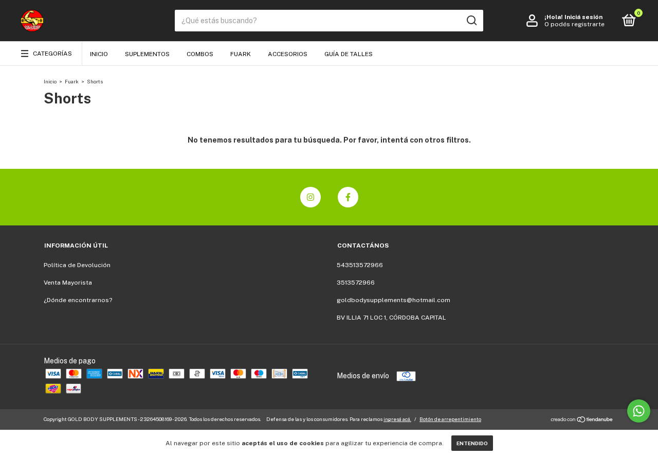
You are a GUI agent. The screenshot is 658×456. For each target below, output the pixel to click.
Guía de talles (348, 54)
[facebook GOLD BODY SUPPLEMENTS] (348, 197)
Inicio (99, 54)
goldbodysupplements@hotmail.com (393, 300)
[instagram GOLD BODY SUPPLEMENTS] (310, 197)
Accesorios (287, 54)
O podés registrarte (574, 24)
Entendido (472, 443)
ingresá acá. (397, 419)
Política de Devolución (77, 265)
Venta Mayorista (68, 282)
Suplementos (147, 54)
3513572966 (356, 282)
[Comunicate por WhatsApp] (638, 411)
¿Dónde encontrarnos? (78, 300)
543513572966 (360, 265)
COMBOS (200, 54)
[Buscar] (471, 20)
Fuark (240, 54)
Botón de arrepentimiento (450, 419)
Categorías (52, 53)
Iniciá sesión (583, 17)
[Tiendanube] (582, 420)
